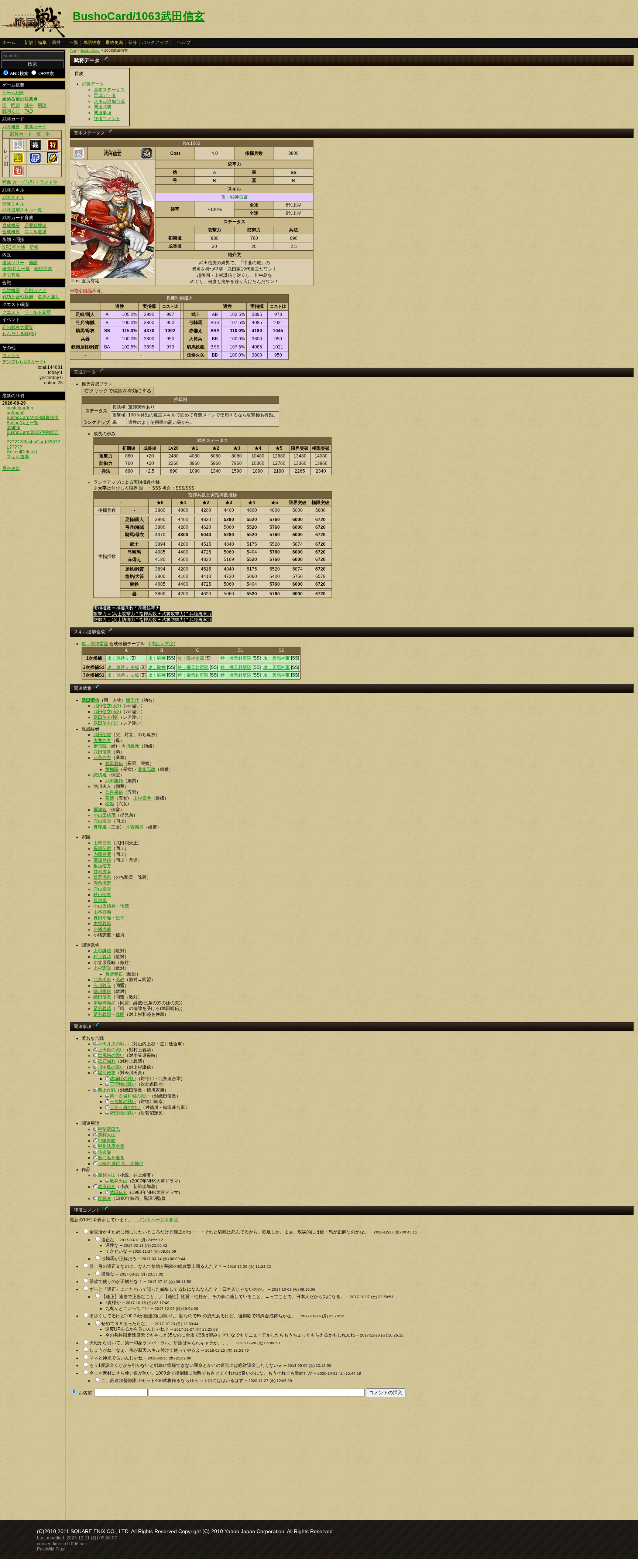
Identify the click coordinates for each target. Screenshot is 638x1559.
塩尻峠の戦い (111, 1055)
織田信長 (102, 997)
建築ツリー (13, 262)
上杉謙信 (102, 950)
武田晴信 (90, 700)
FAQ (28, 111)
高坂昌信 (102, 860)
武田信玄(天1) (107, 705)
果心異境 (11, 275)
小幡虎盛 (102, 929)
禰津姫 (100, 809)
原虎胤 (100, 900)
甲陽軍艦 (107, 1140)
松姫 (109, 803)
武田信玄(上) (106, 723)
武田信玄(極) (106, 717)
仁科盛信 (114, 792)
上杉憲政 (102, 968)
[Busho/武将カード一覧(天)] (18, 149)
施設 (33, 262)
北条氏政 (146, 769)
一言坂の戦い (123, 1101)
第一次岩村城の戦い (130, 1096)
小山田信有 (104, 906)
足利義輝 (102, 1014)
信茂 (124, 906)
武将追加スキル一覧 (22, 209)
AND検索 (19, 73)
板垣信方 (102, 865)
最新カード (35, 126)
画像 (6, 182)
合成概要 (11, 231)
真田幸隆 (102, 917)
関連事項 (103, 112)
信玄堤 (104, 1152)
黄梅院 (112, 769)
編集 (42, 42)
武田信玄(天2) (107, 711)
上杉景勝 (142, 798)
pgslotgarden (20, 408)
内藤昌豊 (102, 854)
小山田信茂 (104, 815)
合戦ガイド (35, 290)
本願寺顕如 (104, 1002)
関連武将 (103, 106)
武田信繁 (102, 752)
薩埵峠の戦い (123, 1078)
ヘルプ (184, 42)
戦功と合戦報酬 (17, 296)
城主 (28, 105)
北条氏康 (102, 979)
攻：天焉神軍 (276, 658)
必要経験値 (35, 225)
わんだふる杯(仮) (19, 333)
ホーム (9, 42)
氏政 (120, 979)
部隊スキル (13, 204)
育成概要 (11, 225)
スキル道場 (35, 231)
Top (73, 50)
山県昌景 (102, 842)
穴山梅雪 (102, 821)
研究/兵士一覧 (16, 268)
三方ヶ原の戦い (125, 1107)
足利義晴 (102, 1008)
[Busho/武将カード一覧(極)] (35, 149)
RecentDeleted (22, 452)
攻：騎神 (157, 658)
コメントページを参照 (156, 1219)
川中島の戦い (111, 1067)
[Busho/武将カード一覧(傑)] (52, 161)
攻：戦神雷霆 (234, 197)
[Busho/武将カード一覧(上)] (18, 161)
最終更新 (114, 42)
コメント (11, 355)
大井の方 (102, 740)
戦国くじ (11, 111)
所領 (34, 247)
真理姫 (100, 827)
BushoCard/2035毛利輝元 (33, 432)
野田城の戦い (123, 1113)
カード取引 (23, 182)
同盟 (15, 105)
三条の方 (102, 757)
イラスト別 (46, 182)
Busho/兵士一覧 (22, 422)
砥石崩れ (107, 1061)
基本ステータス (109, 89)
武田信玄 (107, 1186)
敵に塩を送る (111, 1157)
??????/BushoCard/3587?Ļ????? (33, 444)
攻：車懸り (118, 658)
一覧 (73, 42)
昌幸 (120, 917)
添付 (56, 42)
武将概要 (11, 126)
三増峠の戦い (123, 1084)
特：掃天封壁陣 (235, 658)
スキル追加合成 (109, 101)
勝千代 (132, 700)
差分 (132, 42)
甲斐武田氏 (109, 1129)
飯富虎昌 (102, 877)
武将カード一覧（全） (32, 134)
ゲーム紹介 (13, 92)
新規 (28, 42)
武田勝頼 (114, 780)
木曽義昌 (135, 827)
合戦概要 (11, 290)
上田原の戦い (111, 1049)
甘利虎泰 (102, 871)
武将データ (93, 83)
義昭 (120, 1014)
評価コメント (107, 118)
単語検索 (92, 42)
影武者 (104, 1198)
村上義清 (102, 956)
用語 (42, 105)
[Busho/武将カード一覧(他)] (18, 174)
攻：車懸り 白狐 (123, 667)
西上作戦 (107, 1090)
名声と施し (49, 296)
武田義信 (114, 763)
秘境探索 (43, 268)
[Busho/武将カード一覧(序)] (35, 161)
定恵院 (100, 746)
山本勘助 (102, 912)
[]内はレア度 (161, 643)
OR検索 (46, 73)
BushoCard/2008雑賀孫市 (33, 417)
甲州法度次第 (111, 1146)
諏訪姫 (100, 774)
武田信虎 (102, 734)
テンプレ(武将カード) (23, 361)
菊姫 (109, 798)
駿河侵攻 (107, 1072)
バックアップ (155, 42)
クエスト (11, 312)
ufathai (13, 427)
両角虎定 (102, 883)
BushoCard (90, 50)
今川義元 (130, 746)
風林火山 (107, 1134)
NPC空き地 (13, 247)
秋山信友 (102, 894)
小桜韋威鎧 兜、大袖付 (120, 1163)
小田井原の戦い (113, 1043)
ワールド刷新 (37, 312)
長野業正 (114, 974)
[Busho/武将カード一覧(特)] (52, 149)
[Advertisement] (132, 1456)
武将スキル (13, 197)
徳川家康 (102, 991)
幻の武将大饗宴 (17, 327)
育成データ (105, 95)
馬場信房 (102, 848)
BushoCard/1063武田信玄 (139, 16)
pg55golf (15, 412)
